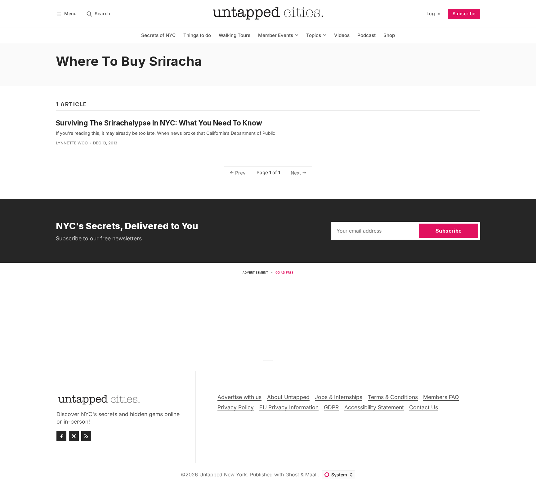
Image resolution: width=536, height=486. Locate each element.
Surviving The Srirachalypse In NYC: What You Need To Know (159, 123)
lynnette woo (72, 143)
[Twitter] (74, 436)
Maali (311, 474)
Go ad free (284, 272)
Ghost (292, 474)
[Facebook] (61, 436)
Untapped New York (223, 474)
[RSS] (86, 436)
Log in (433, 13)
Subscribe (464, 13)
